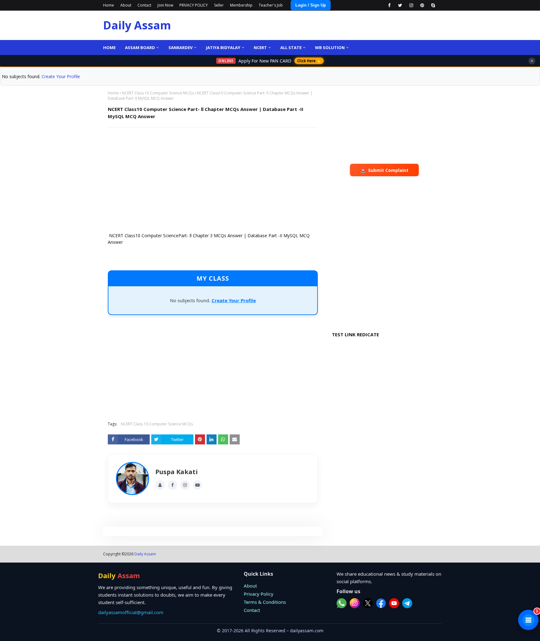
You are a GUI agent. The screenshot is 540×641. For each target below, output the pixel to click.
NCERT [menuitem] (260, 47)
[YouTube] (197, 485)
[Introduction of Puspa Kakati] (132, 478)
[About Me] (160, 485)
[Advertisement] (213, 178)
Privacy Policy (258, 594)
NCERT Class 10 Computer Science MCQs (158, 93)
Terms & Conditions (265, 602)
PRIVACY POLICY (193, 5)
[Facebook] (172, 485)
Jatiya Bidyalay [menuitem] (223, 47)
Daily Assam (137, 25)
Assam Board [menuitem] (140, 47)
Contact (144, 5)
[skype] (433, 5)
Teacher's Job (271, 5)
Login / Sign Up (310, 5)
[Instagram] (185, 485)
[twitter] (400, 5)
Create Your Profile (61, 76)
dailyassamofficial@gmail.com (130, 612)
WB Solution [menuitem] (330, 47)
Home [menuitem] (109, 47)
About (125, 5)
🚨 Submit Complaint (384, 170)
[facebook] (389, 5)
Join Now (165, 5)
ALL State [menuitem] (291, 47)
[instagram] (411, 5)
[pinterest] (422, 5)
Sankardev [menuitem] (180, 47)
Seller (219, 5)
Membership (241, 5)
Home (108, 5)
